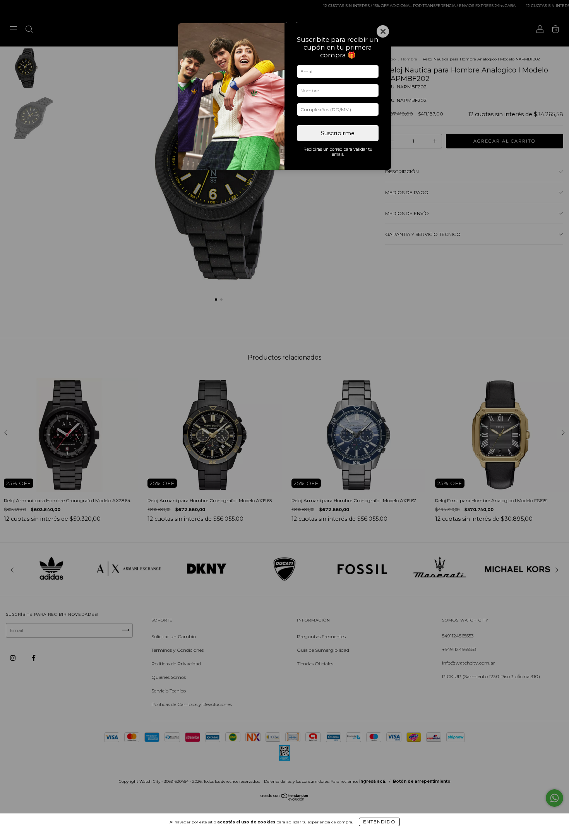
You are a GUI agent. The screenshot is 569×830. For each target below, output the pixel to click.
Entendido (379, 822)
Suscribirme (338, 133)
